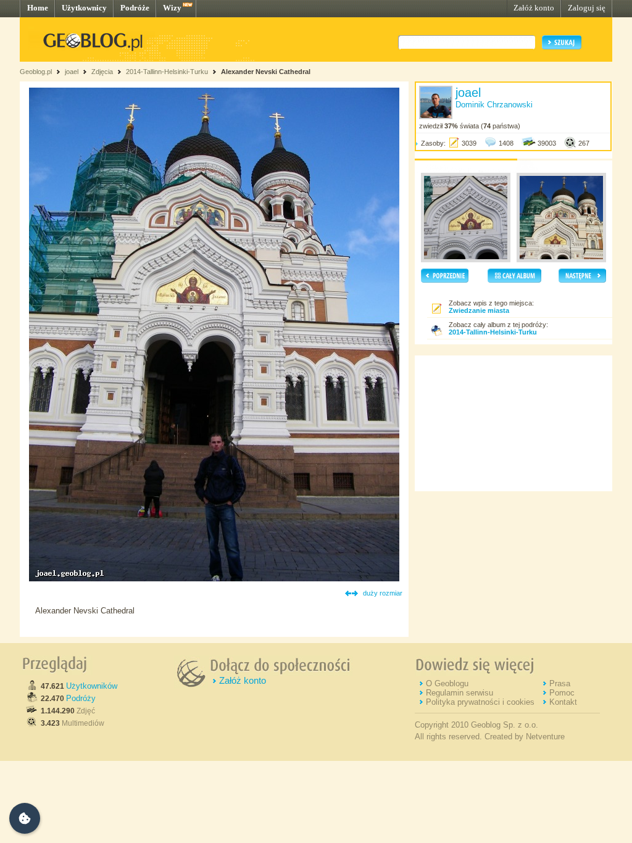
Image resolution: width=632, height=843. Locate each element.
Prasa (559, 683)
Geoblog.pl (36, 71)
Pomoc (562, 692)
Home (37, 7)
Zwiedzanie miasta (479, 310)
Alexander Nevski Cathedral (265, 71)
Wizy (172, 7)
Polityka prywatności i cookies (480, 702)
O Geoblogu (447, 683)
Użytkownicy (84, 7)
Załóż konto (534, 7)
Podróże (134, 7)
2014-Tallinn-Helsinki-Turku (167, 71)
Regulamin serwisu (459, 692)
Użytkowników (91, 686)
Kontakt (563, 702)
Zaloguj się (586, 7)
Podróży (81, 698)
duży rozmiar (382, 593)
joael (71, 71)
